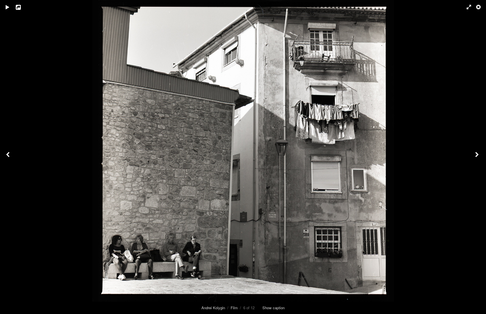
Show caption (273, 307)
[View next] (477, 157)
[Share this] (22, 7)
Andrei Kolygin (213, 307)
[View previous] (8, 157)
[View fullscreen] (466, 7)
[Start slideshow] (7, 7)
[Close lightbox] (479, 7)
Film (234, 307)
